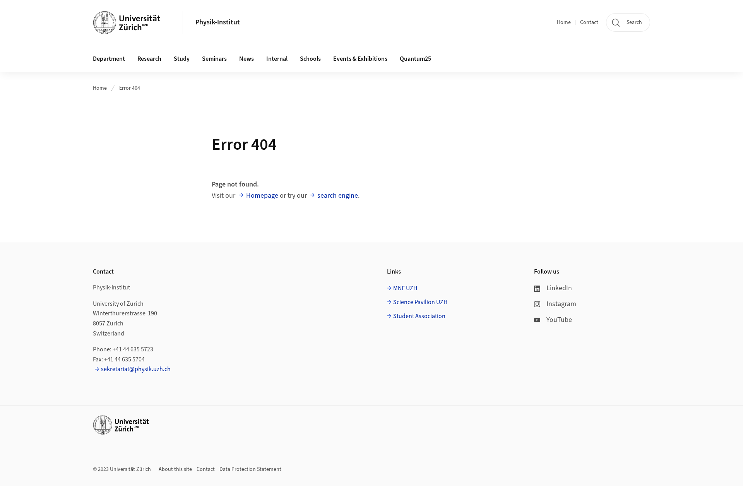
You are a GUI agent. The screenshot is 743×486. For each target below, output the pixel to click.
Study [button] (182, 59)
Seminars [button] (214, 59)
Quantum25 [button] (415, 59)
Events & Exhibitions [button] (360, 59)
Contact (589, 22)
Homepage (262, 195)
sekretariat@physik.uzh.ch (136, 369)
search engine (337, 195)
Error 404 (129, 88)
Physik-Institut (217, 22)
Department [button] (109, 59)
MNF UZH (405, 288)
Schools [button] (310, 59)
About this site (175, 469)
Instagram (561, 304)
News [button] (246, 59)
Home (564, 22)
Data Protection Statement (250, 469)
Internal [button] (277, 59)
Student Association (419, 316)
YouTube (559, 320)
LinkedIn (559, 288)
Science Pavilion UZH (420, 302)
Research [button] (149, 59)
